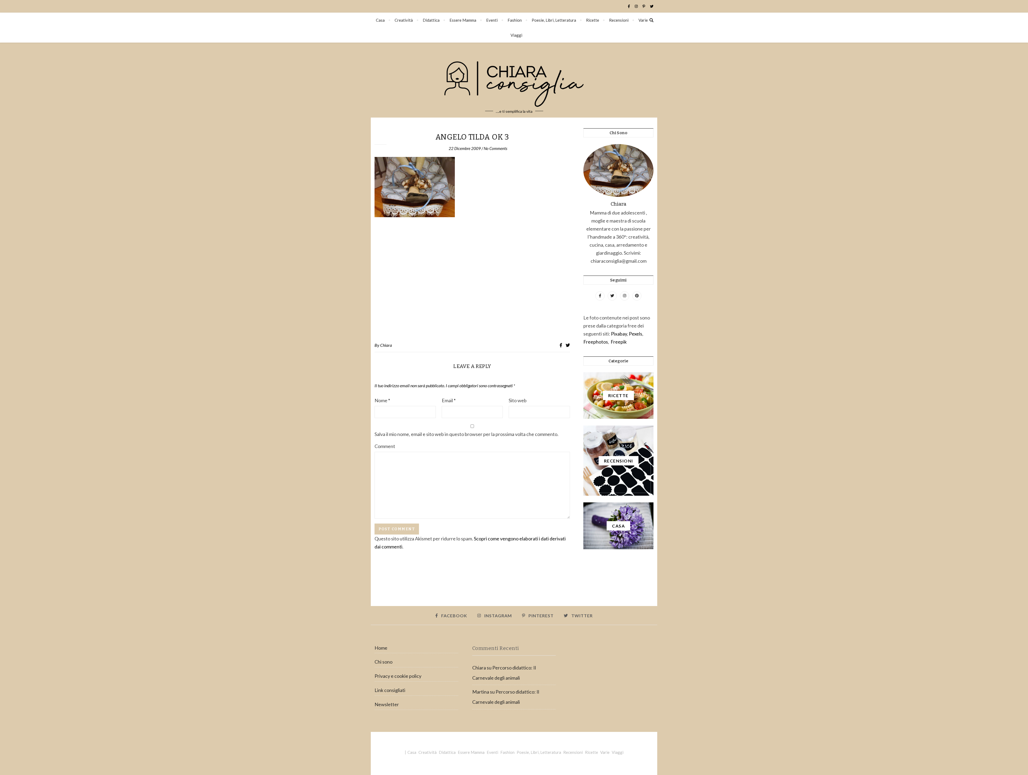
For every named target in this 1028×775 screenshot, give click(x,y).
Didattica (431, 20)
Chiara (386, 345)
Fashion (515, 20)
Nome (382, 400)
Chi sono (383, 662)
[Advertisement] (472, 279)
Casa (380, 20)
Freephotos (595, 342)
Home (381, 648)
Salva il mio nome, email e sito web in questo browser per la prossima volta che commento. (466, 434)
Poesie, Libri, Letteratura (554, 20)
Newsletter (387, 704)
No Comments (495, 148)
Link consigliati (390, 690)
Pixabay (619, 334)
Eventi (492, 20)
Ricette (592, 20)
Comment (385, 446)
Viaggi (516, 35)
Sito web (518, 400)
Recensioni (619, 20)
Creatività (404, 20)
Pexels (635, 334)
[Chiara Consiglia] (514, 80)
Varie (643, 20)
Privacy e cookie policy (398, 676)
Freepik (619, 342)
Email (449, 400)
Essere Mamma (462, 20)
